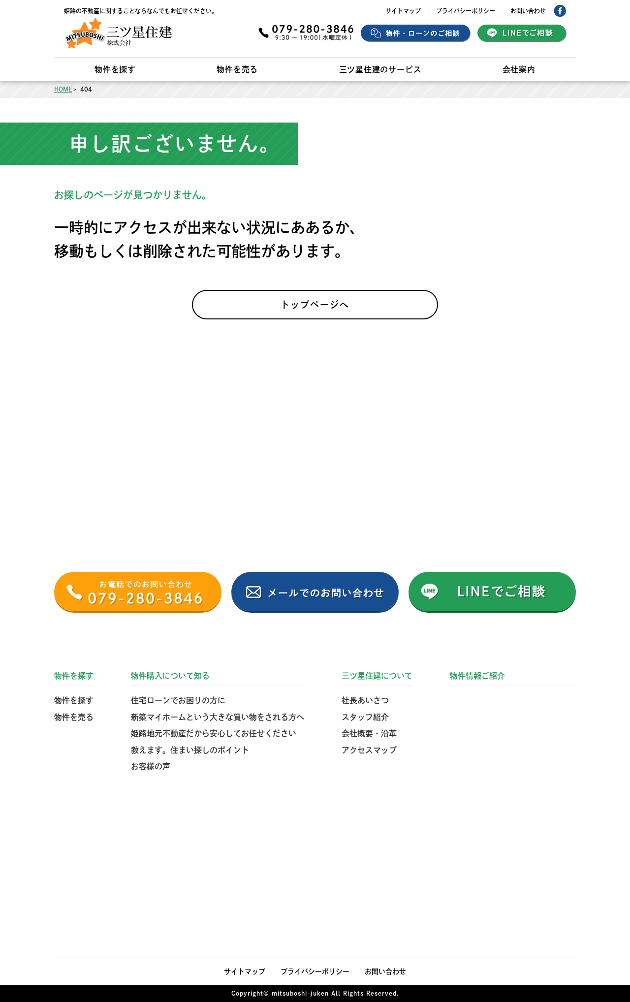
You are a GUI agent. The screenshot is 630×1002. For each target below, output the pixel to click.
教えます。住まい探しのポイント (190, 750)
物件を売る (237, 69)
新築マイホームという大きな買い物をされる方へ (217, 717)
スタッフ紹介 (365, 717)
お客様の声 (150, 766)
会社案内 (519, 69)
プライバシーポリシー (465, 11)
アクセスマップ (369, 750)
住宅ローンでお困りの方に (178, 700)
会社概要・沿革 (369, 733)
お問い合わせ (528, 11)
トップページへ (315, 304)
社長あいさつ (365, 700)
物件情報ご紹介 (477, 676)
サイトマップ (403, 11)
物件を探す (115, 69)
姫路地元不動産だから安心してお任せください (213, 733)
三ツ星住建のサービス (380, 69)
